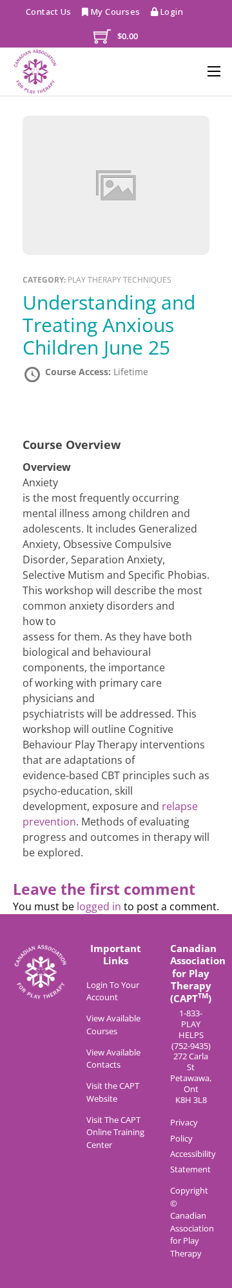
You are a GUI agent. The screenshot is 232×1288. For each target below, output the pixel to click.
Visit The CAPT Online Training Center (115, 1132)
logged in (99, 906)
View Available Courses (113, 1024)
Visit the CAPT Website (112, 1092)
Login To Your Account (112, 991)
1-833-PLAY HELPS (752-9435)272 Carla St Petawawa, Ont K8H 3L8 (190, 1057)
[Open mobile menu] (214, 71)
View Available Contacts (113, 1058)
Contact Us (49, 11)
